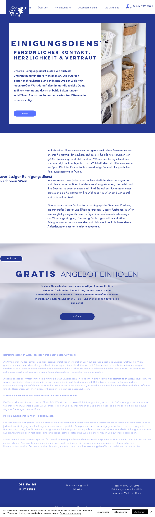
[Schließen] (151, 512)
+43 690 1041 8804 (129, 485)
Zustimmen (139, 511)
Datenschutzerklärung (70, 513)
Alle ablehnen (120, 511)
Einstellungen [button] (103, 511)
